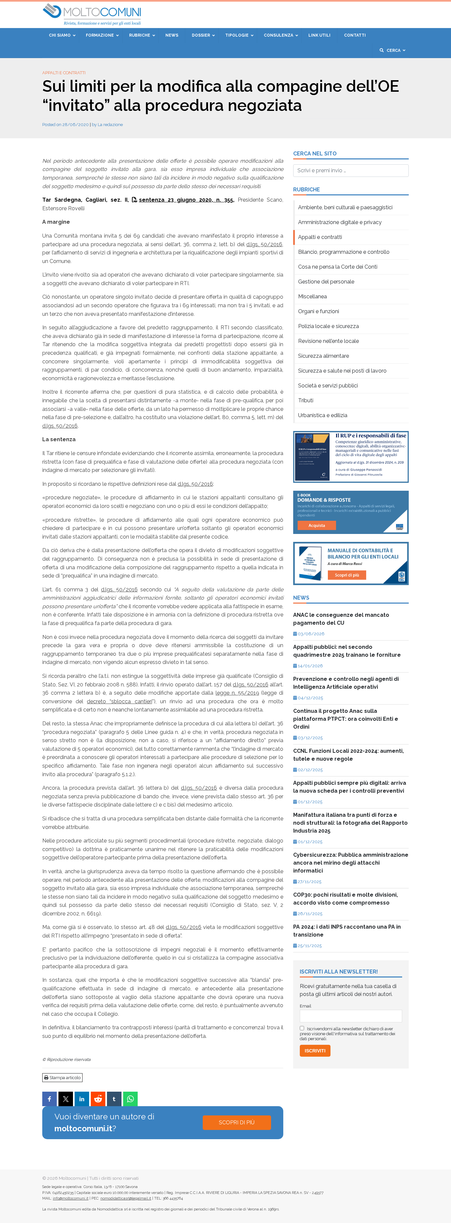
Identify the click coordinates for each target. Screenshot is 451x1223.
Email (173, 122)
